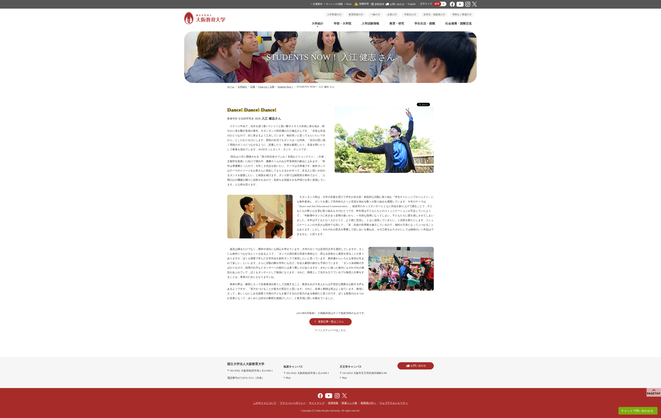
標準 (437, 4)
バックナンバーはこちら (331, 330)
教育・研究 (397, 23)
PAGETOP (654, 393)
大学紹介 (317, 23)
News (349, 4)
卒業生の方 (410, 14)
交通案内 (317, 4)
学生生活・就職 (425, 23)
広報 (252, 87)
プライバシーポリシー (293, 403)
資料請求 (379, 4)
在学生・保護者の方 (434, 14)
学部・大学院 (342, 23)
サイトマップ (316, 403)
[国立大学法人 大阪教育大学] (204, 23)
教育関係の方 (356, 14)
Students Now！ (285, 87)
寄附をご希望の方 (462, 14)
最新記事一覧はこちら (331, 321)
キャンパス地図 (334, 4)
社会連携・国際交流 (458, 23)
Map (288, 377)
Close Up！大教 (266, 87)
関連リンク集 (349, 403)
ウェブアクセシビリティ (394, 403)
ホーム (230, 87)
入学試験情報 (370, 23)
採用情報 (333, 403)
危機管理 (364, 4)
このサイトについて (264, 403)
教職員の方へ (368, 403)
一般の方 (375, 14)
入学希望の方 (334, 14)
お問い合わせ (397, 4)
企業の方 (392, 14)
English (412, 4)
